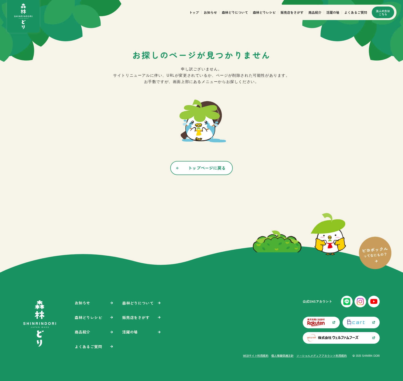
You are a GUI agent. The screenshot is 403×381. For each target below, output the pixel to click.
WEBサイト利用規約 (255, 355)
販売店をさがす (292, 12)
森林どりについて (235, 12)
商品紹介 (314, 12)
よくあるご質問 (355, 12)
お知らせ (210, 12)
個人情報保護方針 (282, 355)
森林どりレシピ (264, 12)
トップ (194, 12)
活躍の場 (332, 12)
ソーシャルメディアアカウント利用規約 (321, 355)
